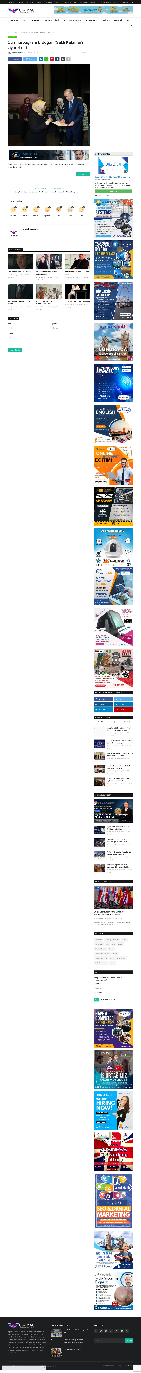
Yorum (10, 333)
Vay (81, 216)
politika (124, 940)
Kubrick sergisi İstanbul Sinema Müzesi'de (45, 302)
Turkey (120, 944)
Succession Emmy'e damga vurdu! (19, 302)
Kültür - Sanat (19, 32)
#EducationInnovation (102, 954)
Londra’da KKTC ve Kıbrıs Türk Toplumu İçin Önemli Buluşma (117, 841)
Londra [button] (47, 20)
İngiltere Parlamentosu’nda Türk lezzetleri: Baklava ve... (118, 767)
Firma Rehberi (48, 2)
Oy (96, 1000)
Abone (129, 1340)
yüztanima (98, 940)
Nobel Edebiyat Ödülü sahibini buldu (77, 273)
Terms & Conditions (108, 1366)
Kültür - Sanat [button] (91, 20)
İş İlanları (21, 2)
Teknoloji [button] (117, 20)
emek (107, 944)
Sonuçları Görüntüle (108, 999)
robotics (112, 963)
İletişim (92, 2)
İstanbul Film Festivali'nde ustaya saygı (46, 273)
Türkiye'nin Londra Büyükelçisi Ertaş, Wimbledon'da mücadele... (120, 754)
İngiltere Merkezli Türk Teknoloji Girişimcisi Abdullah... (118, 828)
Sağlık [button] (106, 20)
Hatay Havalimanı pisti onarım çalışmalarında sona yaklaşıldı (73, 1341)
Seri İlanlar (30, 2)
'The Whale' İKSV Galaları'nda (19, 272)
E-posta (54, 324)
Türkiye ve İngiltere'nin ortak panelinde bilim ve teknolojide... (118, 866)
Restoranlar (67, 2)
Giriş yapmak (105, 2)
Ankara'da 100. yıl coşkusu (72, 1349)
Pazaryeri (58, 2)
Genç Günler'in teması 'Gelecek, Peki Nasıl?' (31, 192)
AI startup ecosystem (112, 940)
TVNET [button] (24, 20)
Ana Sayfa (13, 20)
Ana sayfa (10, 32)
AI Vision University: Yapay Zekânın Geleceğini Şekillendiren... (119, 853)
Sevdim (35, 216)
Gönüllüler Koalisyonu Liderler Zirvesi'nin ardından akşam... (108, 913)
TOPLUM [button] (35, 20)
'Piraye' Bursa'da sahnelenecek (77, 301)
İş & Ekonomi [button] (74, 20)
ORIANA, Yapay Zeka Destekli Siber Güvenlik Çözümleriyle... (119, 742)
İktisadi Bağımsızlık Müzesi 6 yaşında (64, 192)
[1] (132, 2)
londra (111, 949)
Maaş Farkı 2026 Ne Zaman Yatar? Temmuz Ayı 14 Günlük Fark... (119, 729)
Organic (115, 954)
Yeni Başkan (99, 944)
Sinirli (58, 216)
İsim (9, 324)
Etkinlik (75, 2)
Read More (82, 174)
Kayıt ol (114, 2)
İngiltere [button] (59, 20)
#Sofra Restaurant (101, 963)
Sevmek (13, 216)
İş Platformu (12, 2)
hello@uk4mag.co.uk (18, 53)
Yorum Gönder (15, 350)
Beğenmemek (24, 216)
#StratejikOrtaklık (100, 949)
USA (113, 944)
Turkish (125, 2)
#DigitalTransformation (117, 958)
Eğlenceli (47, 216)
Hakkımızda (84, 2)
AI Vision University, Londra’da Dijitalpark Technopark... (118, 780)
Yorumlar (13, 319)
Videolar (38, 2)
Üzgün (70, 216)
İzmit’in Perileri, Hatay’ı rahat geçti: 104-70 (77, 1331)
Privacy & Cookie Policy (124, 1366)
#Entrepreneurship (101, 958)
